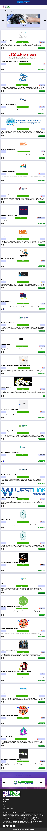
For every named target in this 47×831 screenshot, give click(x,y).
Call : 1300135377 (42, 570)
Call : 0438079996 (41, 48)
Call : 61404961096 (41, 592)
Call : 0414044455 (42, 636)
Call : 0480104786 (41, 417)
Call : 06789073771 (41, 135)
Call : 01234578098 (41, 69)
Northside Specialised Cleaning (9, 409)
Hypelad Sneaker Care (7, 344)
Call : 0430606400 (41, 330)
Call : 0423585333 (42, 113)
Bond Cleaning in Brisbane (8, 194)
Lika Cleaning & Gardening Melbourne (11, 759)
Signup (26, 2)
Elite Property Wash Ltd (7, 83)
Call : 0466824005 (41, 352)
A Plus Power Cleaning (7, 127)
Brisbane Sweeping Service (8, 104)
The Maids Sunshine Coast (8, 171)
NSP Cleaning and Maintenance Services (12, 237)
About (4, 803)
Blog (4, 806)
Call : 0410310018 (42, 680)
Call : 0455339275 (42, 180)
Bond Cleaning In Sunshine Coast (10, 452)
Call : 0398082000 (41, 701)
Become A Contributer (8, 808)
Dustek (3, 694)
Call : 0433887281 (42, 223)
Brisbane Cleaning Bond (7, 736)
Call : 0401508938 (41, 373)
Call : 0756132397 (42, 201)
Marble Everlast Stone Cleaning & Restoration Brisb (15, 365)
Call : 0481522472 (42, 768)
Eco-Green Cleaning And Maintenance (11, 606)
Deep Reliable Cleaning (7, 322)
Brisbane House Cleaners (8, 149)
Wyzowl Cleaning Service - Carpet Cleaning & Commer (16, 671)
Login (19, 2)
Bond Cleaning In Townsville (9, 474)
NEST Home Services (6, 40)
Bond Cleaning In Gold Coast (9, 431)
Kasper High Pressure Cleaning (9, 628)
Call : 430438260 (42, 158)
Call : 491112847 (42, 309)
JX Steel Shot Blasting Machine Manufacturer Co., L (15, 61)
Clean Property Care (6, 387)
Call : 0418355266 (42, 244)
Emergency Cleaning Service (9, 215)
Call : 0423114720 (42, 266)
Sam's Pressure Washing (8, 258)
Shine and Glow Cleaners (8, 584)
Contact (5, 804)
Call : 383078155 (42, 615)
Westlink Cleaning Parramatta (9, 497)
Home (4, 801)
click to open (23, 23)
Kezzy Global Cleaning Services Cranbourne (13, 562)
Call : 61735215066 (41, 745)
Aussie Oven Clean (6, 301)
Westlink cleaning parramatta (9, 650)
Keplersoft (22, 829)
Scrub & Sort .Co (5, 519)
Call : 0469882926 (41, 287)
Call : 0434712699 (42, 527)
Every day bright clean (7, 279)
